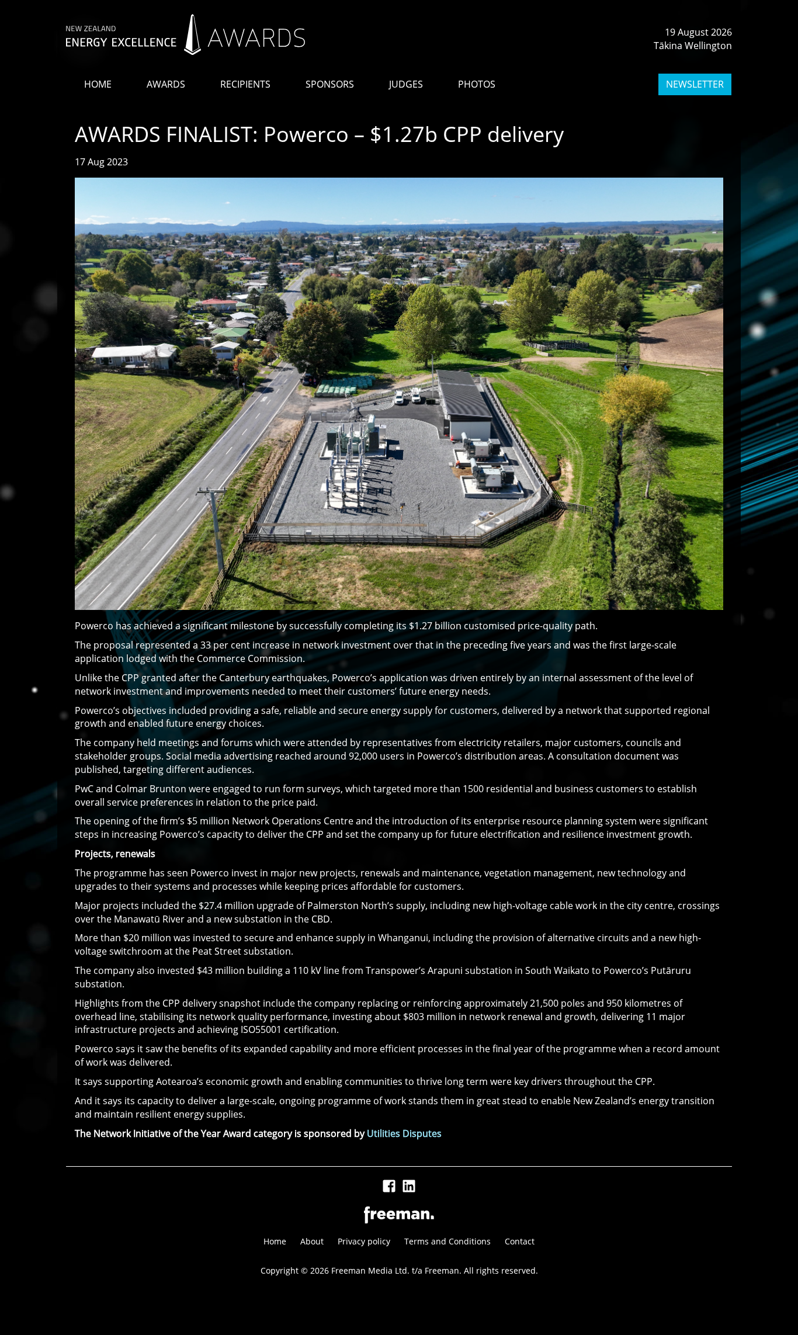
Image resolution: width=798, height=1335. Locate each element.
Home (274, 1241)
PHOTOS (476, 84)
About (312, 1241)
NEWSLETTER (695, 84)
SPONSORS (330, 84)
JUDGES (406, 84)
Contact (520, 1241)
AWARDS (166, 84)
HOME (98, 84)
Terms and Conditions (447, 1241)
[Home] (185, 34)
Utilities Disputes (404, 1133)
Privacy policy (364, 1241)
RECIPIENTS (245, 84)
